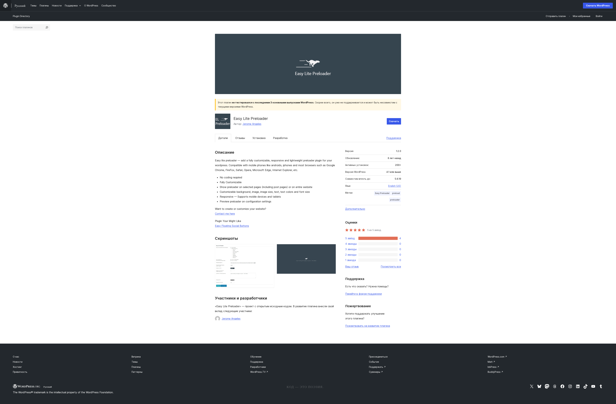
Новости (17, 361)
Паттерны (137, 372)
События (374, 361)
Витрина (136, 356)
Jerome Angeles (252, 123)
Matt (491, 361)
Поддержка (393, 138)
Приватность (20, 372)
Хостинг (17, 367)
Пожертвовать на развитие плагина (367, 325)
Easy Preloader (382, 193)
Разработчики (258, 367)
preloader (395, 200)
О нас (16, 356)
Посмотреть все (391, 266)
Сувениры (376, 372)
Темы (135, 361)
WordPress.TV (259, 372)
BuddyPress (495, 372)
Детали (223, 138)
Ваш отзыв (352, 266)
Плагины (136, 367)
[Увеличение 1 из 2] (269, 248)
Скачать (394, 121)
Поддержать (377, 367)
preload (396, 193)
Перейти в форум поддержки (363, 293)
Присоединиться (378, 356)
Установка (258, 138)
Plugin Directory (21, 16)
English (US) (394, 185)
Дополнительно (355, 208)
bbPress (493, 367)
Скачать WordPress (598, 5)
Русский (47, 387)
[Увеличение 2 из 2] (331, 248)
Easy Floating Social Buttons (232, 225)
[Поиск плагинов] (47, 27)
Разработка (280, 138)
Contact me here (225, 213)
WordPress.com (497, 356)
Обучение (255, 356)
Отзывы (240, 138)
